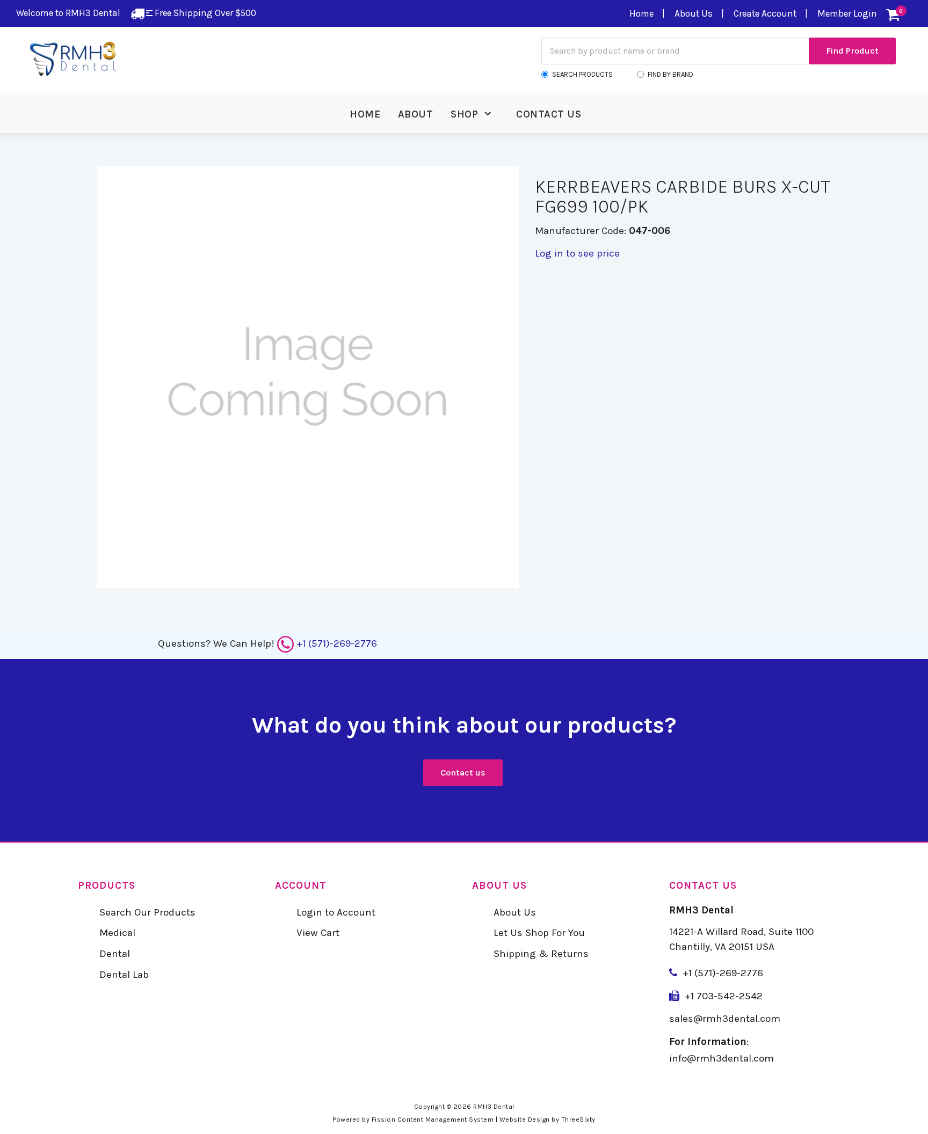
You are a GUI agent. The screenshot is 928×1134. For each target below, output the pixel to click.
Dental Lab (124, 975)
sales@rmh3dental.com (724, 1019)
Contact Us (548, 114)
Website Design (524, 1119)
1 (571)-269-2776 (725, 973)
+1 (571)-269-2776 (336, 643)
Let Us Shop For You (539, 933)
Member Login (847, 13)
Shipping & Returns (541, 954)
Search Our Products (147, 912)
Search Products (582, 74)
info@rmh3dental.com (721, 1058)
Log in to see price (577, 253)
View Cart (317, 933)
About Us (694, 13)
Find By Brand (670, 74)
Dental (114, 954)
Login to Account (335, 912)
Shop (464, 114)
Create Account (765, 13)
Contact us (462, 772)
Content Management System (445, 1119)
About (415, 114)
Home (641, 13)
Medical (117, 933)
